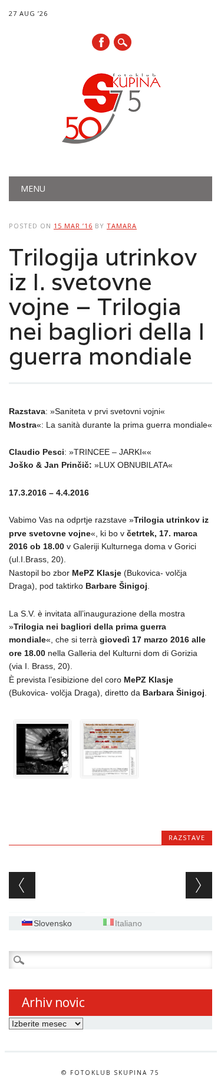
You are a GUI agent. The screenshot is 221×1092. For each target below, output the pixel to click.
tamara (122, 225)
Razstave (187, 837)
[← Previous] (22, 885)
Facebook (101, 42)
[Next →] (199, 885)
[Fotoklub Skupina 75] (111, 146)
